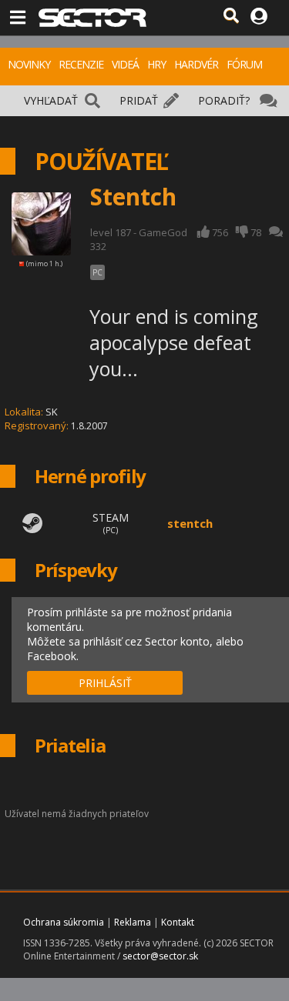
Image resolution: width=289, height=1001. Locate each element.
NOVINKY (29, 64)
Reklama (132, 922)
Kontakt (177, 922)
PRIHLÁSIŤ (105, 683)
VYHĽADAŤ (51, 100)
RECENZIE (81, 64)
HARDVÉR (196, 64)
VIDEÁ (125, 64)
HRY (156, 64)
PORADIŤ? (224, 100)
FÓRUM (244, 64)
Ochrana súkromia (63, 922)
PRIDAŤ (138, 100)
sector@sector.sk (160, 956)
